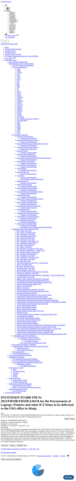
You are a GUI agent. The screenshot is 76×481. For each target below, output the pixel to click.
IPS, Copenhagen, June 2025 (26, 234)
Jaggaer (15, 375)
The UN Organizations (20, 67)
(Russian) (12, 27)
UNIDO (19, 108)
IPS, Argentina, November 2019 (27, 254)
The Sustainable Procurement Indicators (25, 359)
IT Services (20, 176)
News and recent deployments (18, 62)
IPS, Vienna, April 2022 (24, 247)
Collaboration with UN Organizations (24, 336)
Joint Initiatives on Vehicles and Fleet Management (36, 227)
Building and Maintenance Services (28, 140)
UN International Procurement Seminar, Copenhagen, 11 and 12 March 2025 (41, 275)
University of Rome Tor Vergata (31, 339)
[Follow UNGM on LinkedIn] (68, 456)
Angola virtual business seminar (27, 305)
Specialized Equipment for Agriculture (29, 206)
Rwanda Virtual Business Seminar (27, 323)
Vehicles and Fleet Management (27, 224)
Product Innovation (15, 378)
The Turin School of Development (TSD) (34, 343)
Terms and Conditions (44, 456)
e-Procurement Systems (16, 368)
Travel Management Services (26, 220)
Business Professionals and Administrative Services (33, 144)
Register (11, 37)
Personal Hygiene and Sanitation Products (30, 192)
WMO (19, 128)
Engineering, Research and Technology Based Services (34, 158)
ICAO (19, 78)
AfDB (19, 71)
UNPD (19, 113)
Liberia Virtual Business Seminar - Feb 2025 (30, 289)
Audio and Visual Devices (25, 136)
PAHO (19, 96)
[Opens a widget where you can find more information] (68, 477)
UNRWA (19, 115)
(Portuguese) (13, 20)
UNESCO (20, 101)
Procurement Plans (18, 352)
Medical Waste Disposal (24, 184)
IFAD (18, 80)
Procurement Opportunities (13, 49)
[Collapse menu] (7, 41)
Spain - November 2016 (24, 264)
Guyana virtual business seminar (27, 321)
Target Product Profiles (20, 380)
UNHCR (19, 110)
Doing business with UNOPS (22, 385)
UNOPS (19, 112)
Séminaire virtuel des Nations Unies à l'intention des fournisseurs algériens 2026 (41, 334)
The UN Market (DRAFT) (21, 353)
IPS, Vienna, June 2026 (24, 231)
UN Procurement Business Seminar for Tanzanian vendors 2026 (37, 314)
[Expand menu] (3, 41)
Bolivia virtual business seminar (26, 307)
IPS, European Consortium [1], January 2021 (31, 250)
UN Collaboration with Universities (28, 337)
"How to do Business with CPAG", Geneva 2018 (32, 263)
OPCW (19, 92)
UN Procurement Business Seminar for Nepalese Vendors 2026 (36, 327)
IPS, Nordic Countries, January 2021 (28, 252)
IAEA (18, 76)
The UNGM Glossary (19, 391)
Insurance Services (22, 181)
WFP (18, 122)
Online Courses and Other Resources (20, 384)
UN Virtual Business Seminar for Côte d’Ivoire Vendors (34, 295)
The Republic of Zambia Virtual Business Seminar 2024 (34, 282)
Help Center (9, 58)
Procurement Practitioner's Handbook (24, 344)
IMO (18, 85)
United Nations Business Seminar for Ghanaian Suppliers (34, 298)
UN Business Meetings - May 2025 (28, 273)
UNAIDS (20, 97)
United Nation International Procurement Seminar (32, 296)
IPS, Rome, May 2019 (24, 261)
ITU (18, 90)
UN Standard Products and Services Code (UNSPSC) (21, 56)
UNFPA (19, 103)
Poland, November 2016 (24, 286)
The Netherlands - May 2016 (26, 270)
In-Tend (15, 376)
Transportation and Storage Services (28, 216)
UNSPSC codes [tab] (21, 445)
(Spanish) (12, 17)
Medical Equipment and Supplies (27, 188)
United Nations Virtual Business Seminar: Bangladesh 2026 (35, 330)
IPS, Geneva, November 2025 (26, 232)
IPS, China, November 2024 (25, 238)
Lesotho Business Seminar (25, 316)
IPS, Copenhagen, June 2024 (26, 240)
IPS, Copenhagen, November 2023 (28, 241)
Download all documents (8, 452)
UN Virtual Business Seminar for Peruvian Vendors (33, 291)
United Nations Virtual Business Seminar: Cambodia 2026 (35, 332)
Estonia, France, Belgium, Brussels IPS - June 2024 (33, 279)
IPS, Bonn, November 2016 (25, 266)
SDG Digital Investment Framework (32, 179)
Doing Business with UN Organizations (21, 64)
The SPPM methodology (28, 366)
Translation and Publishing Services (28, 213)
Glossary (63, 456)
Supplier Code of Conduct (13, 54)
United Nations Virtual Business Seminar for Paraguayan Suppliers (37, 300)
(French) (12, 13)
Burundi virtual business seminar (27, 293)
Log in (7, 37)
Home (7, 47)
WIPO (19, 124)
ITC (18, 88)
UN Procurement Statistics (13, 392)
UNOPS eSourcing (19, 371)
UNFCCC (20, 104)
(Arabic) (12, 31)
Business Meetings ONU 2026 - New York (30, 311)
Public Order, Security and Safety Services (30, 199)
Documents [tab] (5, 445)
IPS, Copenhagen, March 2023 (26, 243)
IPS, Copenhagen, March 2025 (26, 236)
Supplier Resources (23, 348)
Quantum (16, 373)
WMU (19, 129)
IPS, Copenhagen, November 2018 (28, 257)
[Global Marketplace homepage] (6, 1)
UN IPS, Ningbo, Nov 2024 (25, 277)
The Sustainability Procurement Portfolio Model (28, 362)
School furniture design (20, 382)
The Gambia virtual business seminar (28, 318)
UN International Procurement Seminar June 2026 (32, 304)
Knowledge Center (11, 60)
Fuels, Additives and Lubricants (26, 165)
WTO (18, 133)
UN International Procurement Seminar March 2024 (33, 280)
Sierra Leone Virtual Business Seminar (29, 320)
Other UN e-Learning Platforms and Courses (27, 387)
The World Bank (22, 120)
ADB (18, 69)
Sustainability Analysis (24, 364)
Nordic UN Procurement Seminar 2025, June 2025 (32, 272)
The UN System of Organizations (23, 65)
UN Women (20, 117)
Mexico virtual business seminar (27, 309)
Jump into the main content (9, 44)
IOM (18, 87)
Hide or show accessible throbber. (11, 459)
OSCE (19, 94)
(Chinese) (12, 24)
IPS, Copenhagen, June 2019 (26, 256)
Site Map (55, 456)
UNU (18, 131)
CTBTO (19, 72)
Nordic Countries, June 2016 (26, 268)
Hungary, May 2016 (23, 288)
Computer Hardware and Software (27, 147)
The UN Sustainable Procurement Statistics (26, 360)
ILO (18, 81)
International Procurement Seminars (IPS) (26, 229)
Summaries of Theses (31, 341)
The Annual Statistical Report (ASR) (20, 355)
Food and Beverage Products (26, 161)
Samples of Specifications (29, 138)
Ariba (14, 369)
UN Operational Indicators (25, 350)
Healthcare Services (23, 172)
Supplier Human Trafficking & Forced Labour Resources (30, 346)
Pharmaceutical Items (23, 195)
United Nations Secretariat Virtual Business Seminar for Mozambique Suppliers (41, 302)
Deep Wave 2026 (22, 312)
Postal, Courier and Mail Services (27, 202)
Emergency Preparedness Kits (26, 154)
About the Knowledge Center (18, 389)
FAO (18, 74)
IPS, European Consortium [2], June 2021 (30, 248)
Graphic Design (22, 168)
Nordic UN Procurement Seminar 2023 (29, 284)
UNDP (19, 99)
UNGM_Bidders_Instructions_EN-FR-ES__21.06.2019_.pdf (20, 449)
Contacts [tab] (12, 445)
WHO (18, 126)
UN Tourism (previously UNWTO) (28, 119)
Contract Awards (10, 51)
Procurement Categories (20, 135)
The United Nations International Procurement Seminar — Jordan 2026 (39, 328)
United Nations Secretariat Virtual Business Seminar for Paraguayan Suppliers (41, 325)
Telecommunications (23, 209)
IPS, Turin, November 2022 (25, 245)
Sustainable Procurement (16, 357)
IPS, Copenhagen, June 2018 (26, 259)
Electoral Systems (22, 151)
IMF (18, 83)
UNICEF (19, 106)
